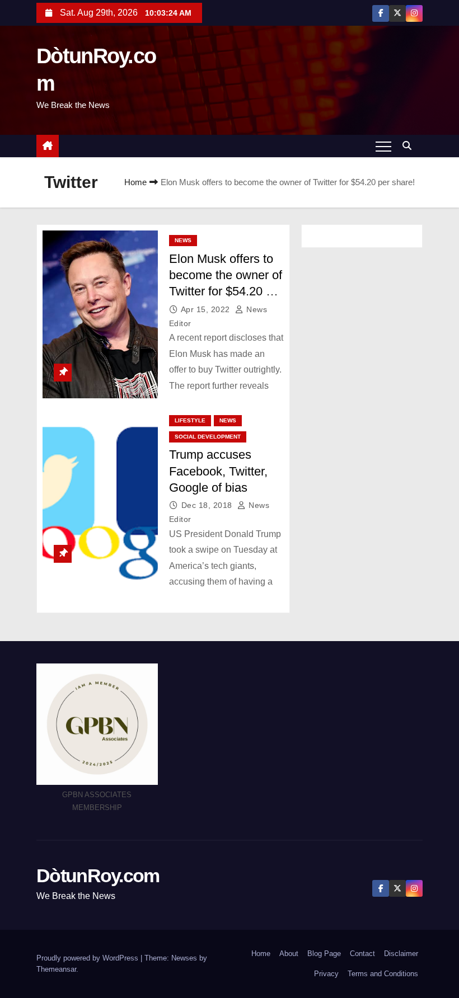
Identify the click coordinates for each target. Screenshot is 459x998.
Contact (362, 953)
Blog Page (324, 953)
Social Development (208, 437)
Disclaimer (401, 953)
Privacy (326, 973)
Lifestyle (190, 420)
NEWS (183, 240)
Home (135, 182)
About (288, 953)
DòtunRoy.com (98, 875)
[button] (410, 145)
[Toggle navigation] (383, 146)
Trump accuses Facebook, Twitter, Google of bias (218, 471)
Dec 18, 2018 (208, 505)
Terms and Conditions (383, 973)
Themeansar (56, 969)
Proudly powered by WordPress (88, 958)
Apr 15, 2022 (207, 309)
